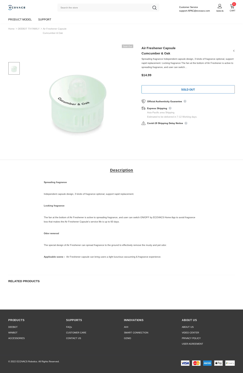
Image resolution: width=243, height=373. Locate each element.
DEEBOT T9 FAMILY (29, 28)
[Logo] (30, 7)
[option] (78, 99)
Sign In (219, 11)
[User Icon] (219, 6)
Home (11, 28)
